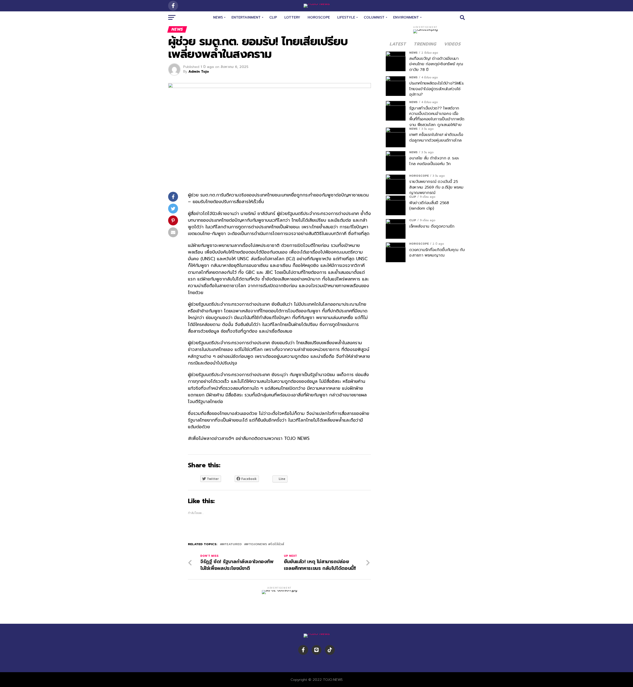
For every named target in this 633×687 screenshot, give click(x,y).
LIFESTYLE (346, 17)
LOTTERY (292, 17)
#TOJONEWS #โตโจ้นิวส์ (265, 544)
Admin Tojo (198, 71)
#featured (232, 544)
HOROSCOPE (319, 17)
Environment (406, 17)
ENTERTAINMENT (246, 17)
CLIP (273, 17)
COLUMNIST (374, 17)
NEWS (218, 17)
